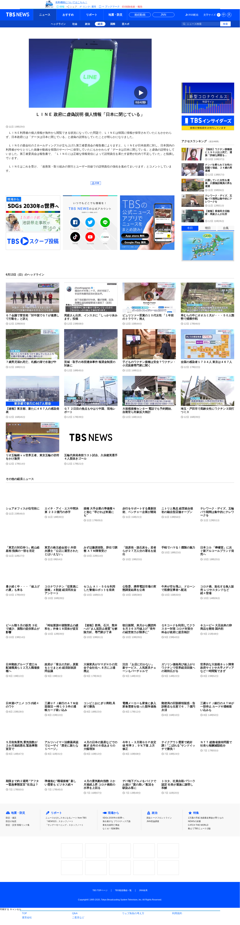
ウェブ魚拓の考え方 (133, 913)
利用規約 (177, 913)
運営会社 (27, 917)
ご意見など (78, 917)
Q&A (74, 913)
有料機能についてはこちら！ (71, 2)
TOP (24, 913)
